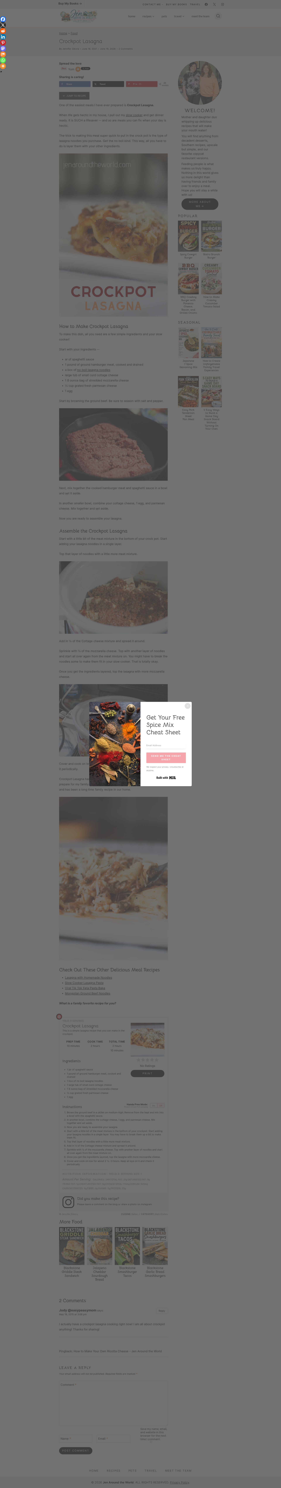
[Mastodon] (3, 48)
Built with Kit (166, 777)
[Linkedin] (3, 37)
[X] (3, 25)
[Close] (188, 706)
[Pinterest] (3, 43)
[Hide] (1, 72)
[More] (3, 66)
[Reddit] (3, 31)
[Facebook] (3, 19)
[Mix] (3, 54)
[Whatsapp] (3, 60)
